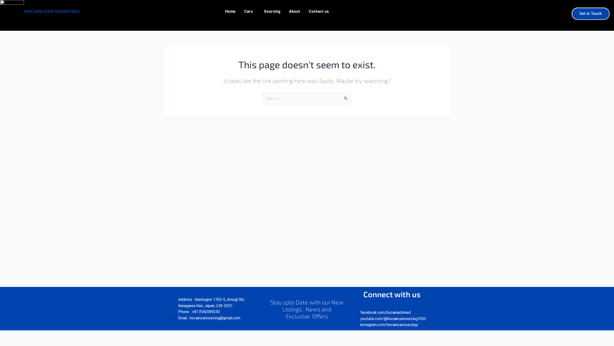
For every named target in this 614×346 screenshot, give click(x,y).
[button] (249, 11)
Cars (248, 11)
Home (230, 11)
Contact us (319, 11)
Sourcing (272, 11)
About (294, 11)
